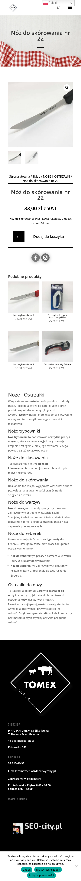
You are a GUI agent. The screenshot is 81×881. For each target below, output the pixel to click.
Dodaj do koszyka (48, 236)
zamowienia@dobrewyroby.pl (37, 771)
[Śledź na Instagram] (45, 257)
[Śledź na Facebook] (35, 257)
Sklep (36, 176)
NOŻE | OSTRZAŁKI (56, 176)
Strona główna (19, 176)
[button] (66, 87)
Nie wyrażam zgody (48, 869)
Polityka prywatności (41, 875)
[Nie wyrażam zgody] (76, 866)
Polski (52, 2)
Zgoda (27, 869)
